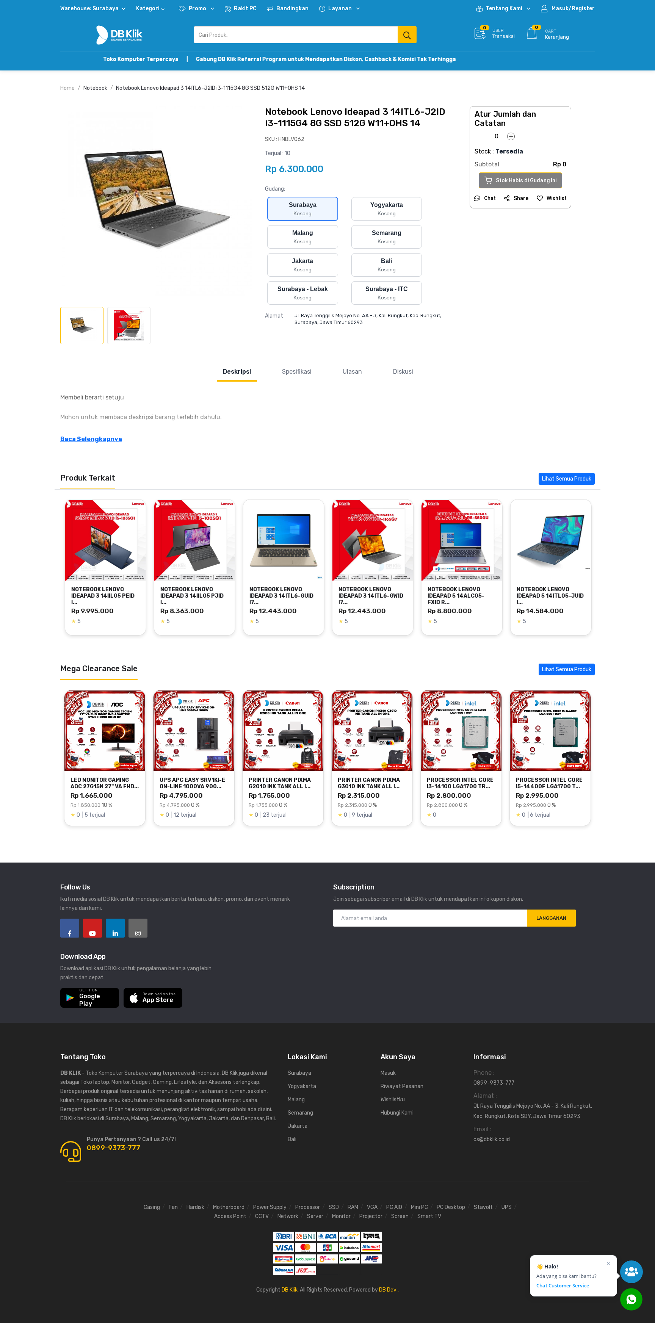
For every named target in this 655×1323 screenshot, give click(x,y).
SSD (334, 1207)
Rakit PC (245, 8)
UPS (506, 1207)
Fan (173, 1207)
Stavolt (483, 1207)
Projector (370, 1216)
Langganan (551, 918)
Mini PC (419, 1207)
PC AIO (394, 1207)
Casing (152, 1207)
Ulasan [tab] (352, 371)
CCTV (262, 1216)
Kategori (148, 9)
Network (287, 1216)
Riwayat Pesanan (402, 1086)
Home (67, 88)
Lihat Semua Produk (566, 479)
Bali (292, 1139)
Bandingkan (292, 8)
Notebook (95, 88)
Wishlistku (393, 1099)
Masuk (388, 1073)
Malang (296, 1099)
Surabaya (299, 1073)
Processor (307, 1207)
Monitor (341, 1216)
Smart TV (429, 1216)
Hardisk (195, 1207)
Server (315, 1216)
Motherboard (228, 1207)
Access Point (230, 1216)
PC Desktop (451, 1207)
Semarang (300, 1113)
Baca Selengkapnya (91, 439)
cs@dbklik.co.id (491, 1139)
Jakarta (297, 1126)
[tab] (81, 325)
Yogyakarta (302, 1086)
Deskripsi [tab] (237, 371)
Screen (400, 1216)
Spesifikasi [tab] (297, 371)
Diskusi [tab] (403, 371)
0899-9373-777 (113, 1148)
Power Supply (270, 1207)
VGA (372, 1207)
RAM (353, 1207)
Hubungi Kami (397, 1113)
